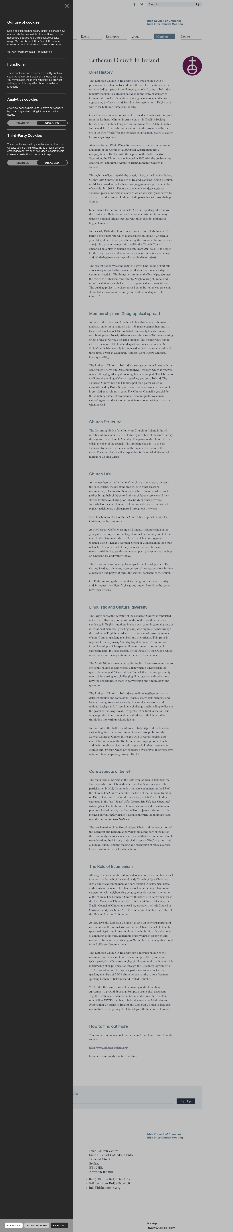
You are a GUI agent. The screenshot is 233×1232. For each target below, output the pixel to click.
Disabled (52, 123)
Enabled (22, 123)
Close (67, 4)
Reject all (59, 1225)
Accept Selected (37, 1225)
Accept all (13, 1225)
